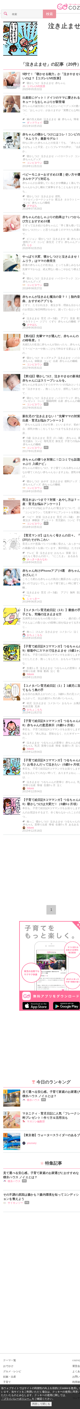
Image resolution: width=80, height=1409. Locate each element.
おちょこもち (34, 635)
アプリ (64, 318)
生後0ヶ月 (68, 745)
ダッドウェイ (34, 122)
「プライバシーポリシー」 (16, 1398)
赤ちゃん (60, 83)
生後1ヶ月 (32, 668)
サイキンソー (15, 1202)
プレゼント (29, 401)
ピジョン (32, 238)
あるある (73, 556)
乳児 (37, 745)
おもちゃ (59, 552)
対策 (38, 517)
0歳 (29, 438)
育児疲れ (28, 441)
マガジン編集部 (36, 1121)
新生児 (50, 242)
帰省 (76, 119)
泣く (75, 552)
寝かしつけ (33, 83)
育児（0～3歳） (50, 318)
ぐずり (59, 242)
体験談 (38, 361)
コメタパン (65, 631)
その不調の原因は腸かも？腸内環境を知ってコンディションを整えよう (41, 1197)
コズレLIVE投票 (36, 86)
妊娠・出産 (9, 1376)
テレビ (30, 552)
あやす (45, 481)
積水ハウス (33, 1100)
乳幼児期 (28, 706)
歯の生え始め (34, 119)
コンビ (27, 202)
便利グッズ (29, 242)
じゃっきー (33, 598)
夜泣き (59, 199)
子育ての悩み (72, 441)
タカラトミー (72, 199)
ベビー (30, 517)
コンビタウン (34, 162)
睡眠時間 (51, 401)
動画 (46, 671)
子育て (7, 1382)
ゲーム (27, 595)
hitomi (30, 674)
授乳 (57, 196)
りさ (29, 245)
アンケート (47, 520)
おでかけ (8, 1366)
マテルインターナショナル (38, 199)
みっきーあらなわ (37, 559)
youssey (31, 1143)
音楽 (72, 318)
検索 (49, 14)
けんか (40, 631)
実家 (68, 552)
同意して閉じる (41, 1403)
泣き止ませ (47, 83)
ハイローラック (64, 156)
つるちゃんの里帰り (65, 668)
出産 (55, 361)
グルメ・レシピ (12, 1371)
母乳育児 (49, 441)
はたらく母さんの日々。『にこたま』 (44, 556)
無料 (72, 592)
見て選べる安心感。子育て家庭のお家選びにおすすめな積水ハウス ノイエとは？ (41, 1175)
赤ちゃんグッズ (32, 159)
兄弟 (37, 706)
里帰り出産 (29, 671)
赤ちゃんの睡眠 (41, 202)
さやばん (32, 205)
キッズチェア (48, 357)
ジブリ (43, 321)
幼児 (29, 703)
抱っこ (30, 631)
